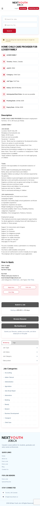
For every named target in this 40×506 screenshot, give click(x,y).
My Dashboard (20, 326)
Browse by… (6, 342)
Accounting (8, 373)
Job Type (6, 347)
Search (9, 31)
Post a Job (5, 461)
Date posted (7, 360)
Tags (14, 342)
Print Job (28, 287)
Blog (3, 466)
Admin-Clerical (9, 377)
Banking (7, 400)
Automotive (8, 395)
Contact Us (5, 469)
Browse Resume (20, 319)
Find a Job (5, 464)
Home (3, 456)
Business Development (12, 413)
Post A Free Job (33, 8)
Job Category (7, 356)
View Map (11, 292)
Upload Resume (6, 481)
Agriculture (8, 386)
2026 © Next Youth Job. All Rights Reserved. (20, 503)
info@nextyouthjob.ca (11, 497)
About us (4, 458)
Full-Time (31, 280)
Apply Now (11, 287)
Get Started (23, 8)
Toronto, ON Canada (11, 492)
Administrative (9, 382)
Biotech (7, 409)
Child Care (15, 280)
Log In (16, 8)
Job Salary (6, 352)
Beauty (7, 404)
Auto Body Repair (10, 391)
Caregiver (8, 418)
